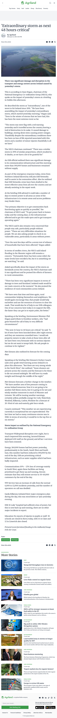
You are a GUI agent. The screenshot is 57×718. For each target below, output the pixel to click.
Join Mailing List (15, 707)
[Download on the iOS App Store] (39, 707)
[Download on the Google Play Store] (50, 707)
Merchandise (48, 712)
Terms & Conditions (15, 712)
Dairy (18, 8)
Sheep (32, 8)
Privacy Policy (27, 712)
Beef (23, 8)
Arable (27, 8)
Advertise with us (38, 712)
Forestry (45, 8)
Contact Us (5, 712)
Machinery (39, 8)
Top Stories (12, 8)
